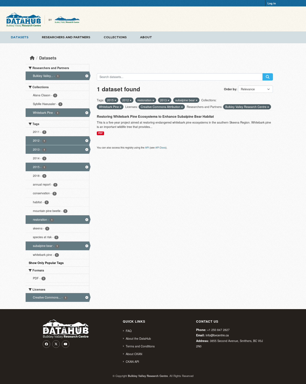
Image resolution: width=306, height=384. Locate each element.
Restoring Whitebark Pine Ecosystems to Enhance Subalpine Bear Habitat (155, 116)
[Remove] (115, 100)
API (147, 147)
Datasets (20, 37)
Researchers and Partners (66, 37)
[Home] (32, 58)
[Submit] (267, 77)
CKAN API (132, 361)
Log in (271, 3)
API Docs (160, 147)
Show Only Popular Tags (46, 263)
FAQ (129, 331)
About (146, 37)
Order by (230, 89)
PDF (100, 133)
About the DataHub (138, 338)
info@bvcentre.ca (217, 335)
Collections (115, 37)
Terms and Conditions (140, 346)
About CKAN (134, 354)
